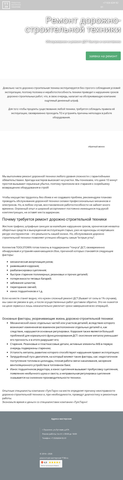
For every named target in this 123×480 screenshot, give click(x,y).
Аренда (92, 11)
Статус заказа (51, 11)
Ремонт (78, 11)
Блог (103, 11)
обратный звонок (96, 146)
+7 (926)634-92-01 (58, 438)
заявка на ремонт (103, 56)
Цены (66, 11)
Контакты (117, 11)
